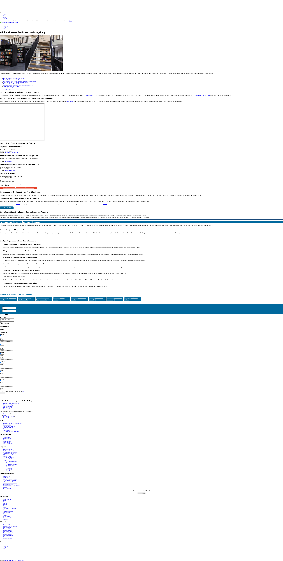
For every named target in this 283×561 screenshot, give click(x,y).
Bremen (5, 504)
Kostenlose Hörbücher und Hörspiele (11, 485)
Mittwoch (2, 352)
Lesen (4, 14)
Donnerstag (2, 361)
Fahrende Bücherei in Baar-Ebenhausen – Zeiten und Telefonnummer (19, 81)
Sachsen (5, 515)
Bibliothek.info (6, 414)
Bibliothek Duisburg (7, 534)
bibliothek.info (7, 560)
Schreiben (5, 15)
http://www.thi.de (8, 161)
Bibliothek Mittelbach (8, 532)
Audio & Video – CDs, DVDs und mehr (12, 423)
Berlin (4, 502)
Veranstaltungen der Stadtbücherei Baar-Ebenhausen (15, 82)
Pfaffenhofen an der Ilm (8, 416)
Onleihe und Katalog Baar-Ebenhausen (12, 83)
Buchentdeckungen (7, 449)
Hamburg (5, 506)
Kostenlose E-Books (8, 484)
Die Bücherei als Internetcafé (9, 453)
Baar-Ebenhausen (7, 417)
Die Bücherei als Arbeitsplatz (10, 452)
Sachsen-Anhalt (6, 516)
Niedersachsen (6, 510)
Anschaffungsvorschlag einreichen (11, 87)
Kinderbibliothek (7, 439)
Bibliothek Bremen (7, 530)
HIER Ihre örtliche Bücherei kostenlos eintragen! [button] (11, 303)
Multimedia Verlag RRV (11, 465)
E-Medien (5, 429)
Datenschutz (21, 560)
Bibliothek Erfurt (7, 528)
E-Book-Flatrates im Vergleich (10, 479)
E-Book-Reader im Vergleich (10, 480)
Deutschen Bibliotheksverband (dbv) (201, 95)
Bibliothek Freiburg (7, 536)
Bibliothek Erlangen (7, 538)
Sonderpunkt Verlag (10, 466)
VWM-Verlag (9, 470)
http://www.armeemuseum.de (11, 152)
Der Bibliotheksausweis (8, 451)
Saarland (5, 514)
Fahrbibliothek (88, 95)
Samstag (2, 379)
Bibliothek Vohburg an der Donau (11, 409)
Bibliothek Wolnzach (8, 406)
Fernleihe (105, 204)
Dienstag (2, 343)
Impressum (14, 560)
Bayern (4, 415)
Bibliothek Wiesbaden (8, 535)
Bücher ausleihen (7, 425)
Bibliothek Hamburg (8, 531)
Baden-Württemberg (7, 499)
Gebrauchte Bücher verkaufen (10, 483)
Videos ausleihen (7, 430)
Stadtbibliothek (6, 442)
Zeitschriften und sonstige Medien (11, 431)
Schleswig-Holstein (7, 517)
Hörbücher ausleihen (8, 427)
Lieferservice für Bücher (8, 458)
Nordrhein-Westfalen (8, 511)
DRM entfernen (6, 477)
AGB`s (23, 391)
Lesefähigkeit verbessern (8, 457)
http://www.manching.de (10, 170)
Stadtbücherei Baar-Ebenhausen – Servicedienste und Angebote (18, 85)
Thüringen (5, 519)
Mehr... (70, 21)
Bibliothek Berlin (7, 527)
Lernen (4, 17)
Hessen (4, 507)
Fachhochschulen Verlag (11, 461)
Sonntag (2, 388)
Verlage (4, 460)
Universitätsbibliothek (8, 443)
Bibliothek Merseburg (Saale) (10, 526)
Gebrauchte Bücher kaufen (9, 454)
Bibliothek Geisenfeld (8, 407)
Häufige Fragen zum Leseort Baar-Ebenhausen (14, 89)
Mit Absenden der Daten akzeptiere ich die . (13, 391)
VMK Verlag (9, 469)
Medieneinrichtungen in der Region (11, 79)
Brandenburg (6, 503)
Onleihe (5, 18)
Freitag (1, 370)
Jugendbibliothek (7, 438)
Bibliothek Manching (8, 405)
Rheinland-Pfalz (6, 512)
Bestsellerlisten (6, 476)
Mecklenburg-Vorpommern (9, 508)
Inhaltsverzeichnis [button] (4, 76)
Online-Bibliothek (7, 441)
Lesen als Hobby (7, 456)
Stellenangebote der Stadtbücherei (11, 86)
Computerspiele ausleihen (9, 426)
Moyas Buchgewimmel (11, 464)
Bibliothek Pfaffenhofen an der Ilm (11, 403)
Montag (2, 334)
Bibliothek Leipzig (7, 524)
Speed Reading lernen (8, 488)
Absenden (3, 392)
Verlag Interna (9, 468)
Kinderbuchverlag (10, 462)
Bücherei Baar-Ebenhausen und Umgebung (13, 78)
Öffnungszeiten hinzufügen (6, 341)
